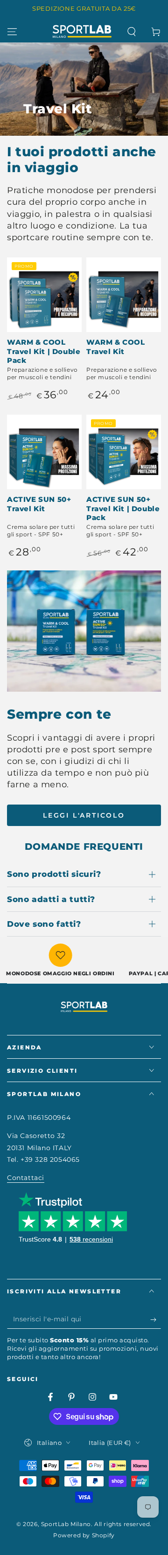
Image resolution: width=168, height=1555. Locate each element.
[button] (131, 32)
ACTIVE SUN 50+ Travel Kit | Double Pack (123, 508)
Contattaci (25, 1177)
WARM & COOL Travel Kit (115, 347)
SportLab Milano (66, 1523)
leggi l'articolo (84, 815)
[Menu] (12, 32)
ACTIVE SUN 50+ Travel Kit (39, 504)
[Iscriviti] (155, 1319)
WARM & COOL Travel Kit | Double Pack (43, 351)
